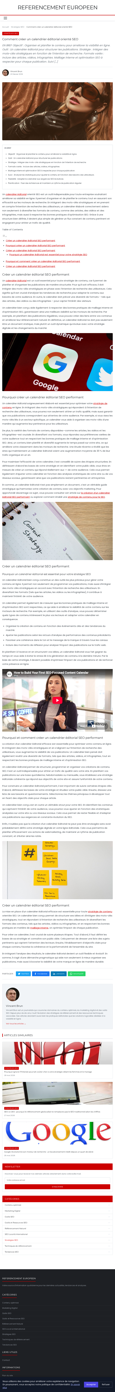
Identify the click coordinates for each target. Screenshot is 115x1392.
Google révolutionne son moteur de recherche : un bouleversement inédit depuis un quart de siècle (48, 1152)
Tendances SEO (9, 1344)
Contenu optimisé (10, 1302)
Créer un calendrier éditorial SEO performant (30, 240)
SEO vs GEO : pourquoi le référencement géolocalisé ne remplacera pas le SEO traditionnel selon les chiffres (52, 1112)
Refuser (106, 1384)
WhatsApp (78, 974)
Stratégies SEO (17, 27)
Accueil (5, 27)
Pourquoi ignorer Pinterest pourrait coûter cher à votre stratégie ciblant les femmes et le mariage (48, 1072)
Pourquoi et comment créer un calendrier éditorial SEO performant (43, 261)
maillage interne (39, 927)
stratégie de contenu (100, 911)
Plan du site (7, 1375)
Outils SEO (6, 1313)
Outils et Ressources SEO (13, 1318)
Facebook (42, 974)
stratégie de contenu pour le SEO (86, 496)
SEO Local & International (13, 1329)
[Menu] (5, 18)
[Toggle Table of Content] (4, 236)
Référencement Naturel (12, 1324)
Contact (6, 1360)
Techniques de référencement (15, 1339)
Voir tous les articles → (16, 1023)
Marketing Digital (10, 1308)
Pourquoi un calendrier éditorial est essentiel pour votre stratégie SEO (48, 254)
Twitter (25, 974)
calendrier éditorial (16, 194)
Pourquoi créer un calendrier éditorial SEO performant (35, 245)
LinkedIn (60, 974)
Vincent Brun (14, 1005)
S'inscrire (57, 1187)
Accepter (91, 1384)
